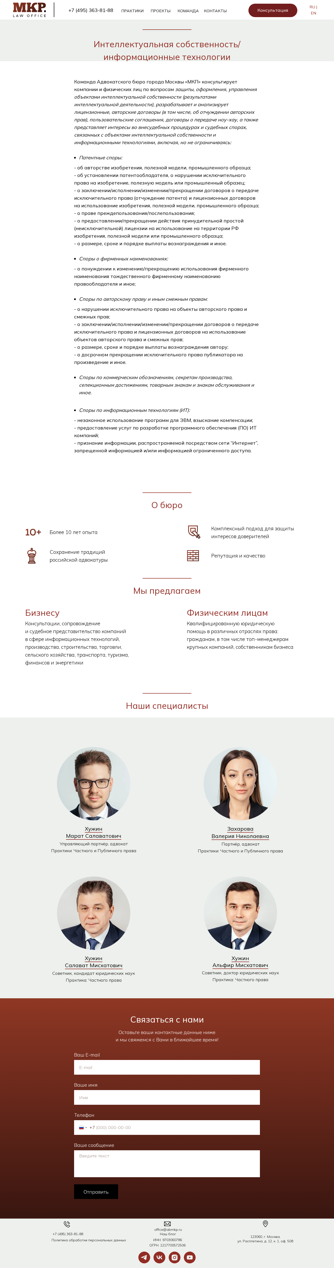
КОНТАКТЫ (215, 10)
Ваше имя (86, 1085)
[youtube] (190, 1257)
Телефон (84, 1115)
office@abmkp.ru (168, 1229)
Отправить (96, 1192)
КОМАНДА (188, 10)
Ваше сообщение (94, 1145)
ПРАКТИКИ (132, 10)
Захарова (240, 828)
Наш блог (168, 1234)
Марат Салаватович (93, 835)
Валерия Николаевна (240, 836)
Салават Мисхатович (93, 965)
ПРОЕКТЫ (160, 10)
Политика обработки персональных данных (89, 1240)
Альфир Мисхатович (240, 965)
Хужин (93, 828)
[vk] (159, 1257)
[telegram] (144, 1257)
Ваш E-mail (87, 1055)
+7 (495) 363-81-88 (90, 10)
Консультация (272, 10)
